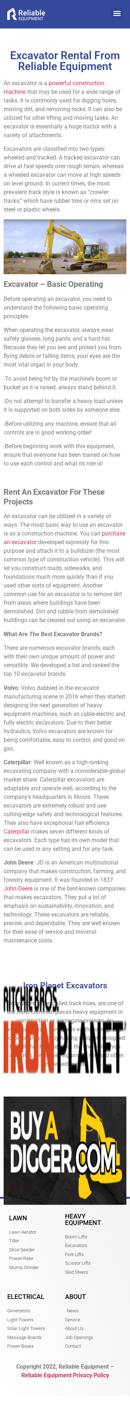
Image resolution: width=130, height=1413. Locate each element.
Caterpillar (17, 831)
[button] (117, 13)
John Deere (18, 888)
